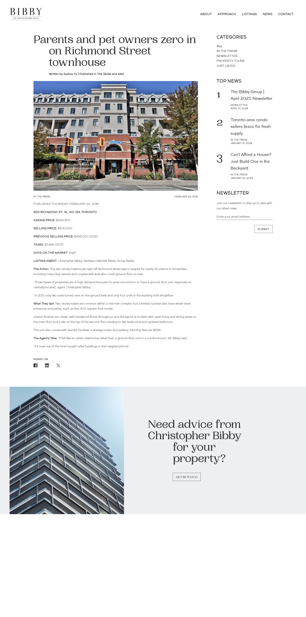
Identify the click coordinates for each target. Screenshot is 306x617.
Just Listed (226, 66)
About (206, 14)
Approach (227, 14)
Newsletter (227, 56)
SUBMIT (263, 229)
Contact (286, 14)
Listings (249, 14)
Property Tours (230, 61)
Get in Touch (186, 477)
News (267, 14)
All (219, 46)
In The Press (227, 51)
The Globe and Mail (110, 74)
